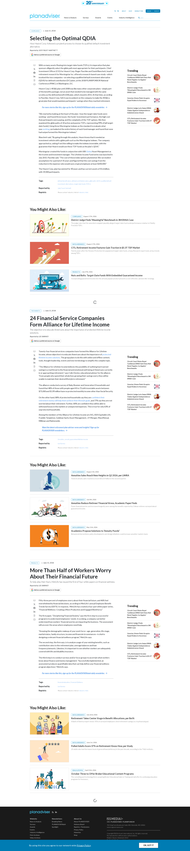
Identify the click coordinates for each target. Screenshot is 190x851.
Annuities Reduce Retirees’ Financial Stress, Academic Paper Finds (104, 503)
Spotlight (55, 827)
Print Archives (35, 835)
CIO (108, 822)
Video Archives (35, 838)
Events (109, 17)
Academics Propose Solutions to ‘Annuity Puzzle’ (95, 531)
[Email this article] (34, 65)
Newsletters (139, 11)
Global (89, 151)
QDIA (98, 181)
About (124, 11)
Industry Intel (83, 192)
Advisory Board (79, 824)
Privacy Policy (84, 845)
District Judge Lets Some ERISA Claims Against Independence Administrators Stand (139, 110)
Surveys (86, 17)
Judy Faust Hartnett (48, 50)
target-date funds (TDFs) (82, 184)
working (45, 129)
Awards (98, 17)
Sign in (149, 11)
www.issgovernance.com (115, 827)
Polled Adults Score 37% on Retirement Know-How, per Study (102, 746)
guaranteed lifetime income (79, 439)
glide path (93, 181)
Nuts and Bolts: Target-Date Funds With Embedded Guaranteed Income (106, 275)
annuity (67, 439)
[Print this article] (34, 84)
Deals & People (77, 770)
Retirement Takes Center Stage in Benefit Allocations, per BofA (102, 718)
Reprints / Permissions (81, 827)
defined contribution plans (80, 181)
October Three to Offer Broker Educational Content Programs (102, 773)
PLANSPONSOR (128, 822)
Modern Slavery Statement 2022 (117, 838)
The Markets (35, 311)
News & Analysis (70, 17)
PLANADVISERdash (59, 824)
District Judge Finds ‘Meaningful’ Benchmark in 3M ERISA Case (139, 90)
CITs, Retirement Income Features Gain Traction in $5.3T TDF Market (139, 120)
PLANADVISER (116, 822)
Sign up (156, 11)
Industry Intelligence (126, 17)
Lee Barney (44, 336)
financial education (64, 682)
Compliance (35, 31)
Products (76, 272)
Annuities (61, 439)
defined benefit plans (64, 181)
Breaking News (57, 821)
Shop (130, 11)
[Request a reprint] (34, 80)
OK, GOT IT (148, 845)
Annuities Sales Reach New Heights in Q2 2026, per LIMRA (100, 475)
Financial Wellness (77, 682)
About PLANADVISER (81, 821)
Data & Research (78, 244)
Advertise (77, 832)
